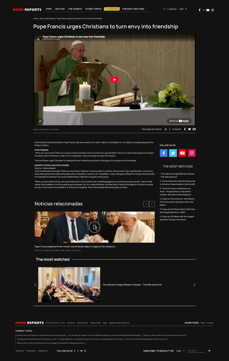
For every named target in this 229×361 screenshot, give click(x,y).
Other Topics (93, 8)
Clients (172, 9)
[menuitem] (183, 9)
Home (35, 18)
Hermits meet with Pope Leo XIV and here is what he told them (41, 335)
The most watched (133, 8)
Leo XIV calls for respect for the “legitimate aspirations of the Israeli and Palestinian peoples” (104, 335)
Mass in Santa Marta (47, 18)
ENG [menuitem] (182, 9)
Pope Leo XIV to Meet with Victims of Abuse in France (164, 335)
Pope (49, 8)
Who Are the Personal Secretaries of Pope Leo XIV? (146, 339)
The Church (75, 8)
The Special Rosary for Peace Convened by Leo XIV (37, 339)
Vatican (60, 8)
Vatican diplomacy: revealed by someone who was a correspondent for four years (91, 339)
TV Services (112, 8)
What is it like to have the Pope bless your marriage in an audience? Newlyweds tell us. (51, 343)
